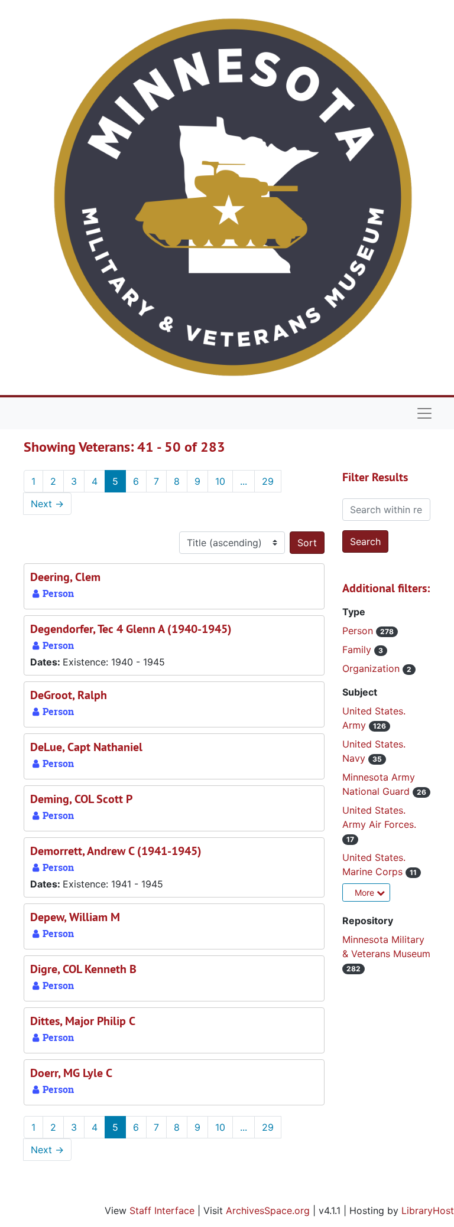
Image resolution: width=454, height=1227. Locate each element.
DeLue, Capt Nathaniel (86, 747)
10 (220, 481)
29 (268, 481)
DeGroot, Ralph (68, 695)
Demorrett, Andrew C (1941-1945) (116, 851)
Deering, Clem (65, 577)
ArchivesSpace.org (268, 1210)
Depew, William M (75, 917)
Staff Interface (161, 1210)
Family (358, 649)
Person (359, 631)
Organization (372, 668)
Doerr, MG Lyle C (71, 1073)
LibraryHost (427, 1210)
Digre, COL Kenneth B (83, 969)
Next (47, 504)
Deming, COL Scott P (81, 799)
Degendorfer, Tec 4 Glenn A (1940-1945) (131, 629)
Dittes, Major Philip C (82, 1021)
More (366, 892)
